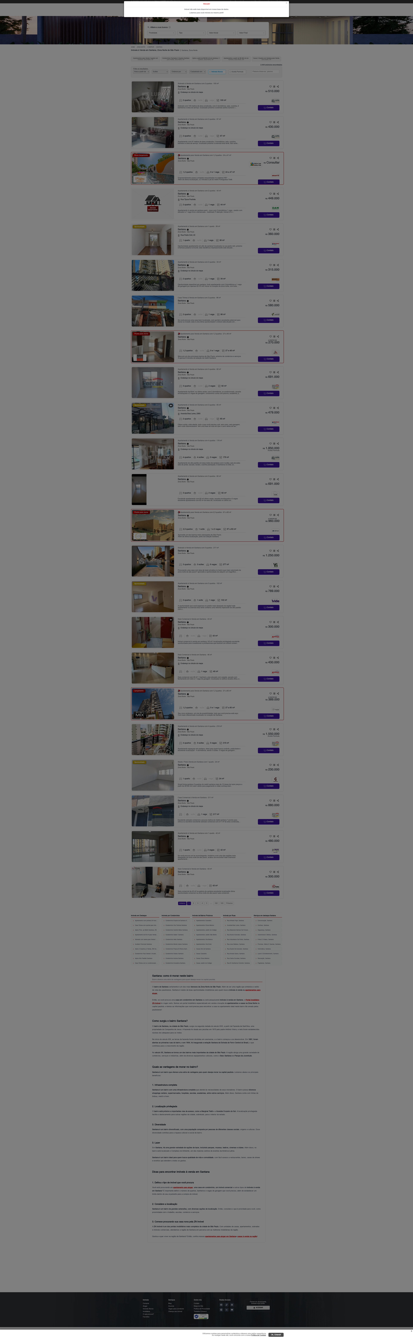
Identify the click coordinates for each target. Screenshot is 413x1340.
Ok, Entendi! (276, 1335)
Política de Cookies (258, 1335)
